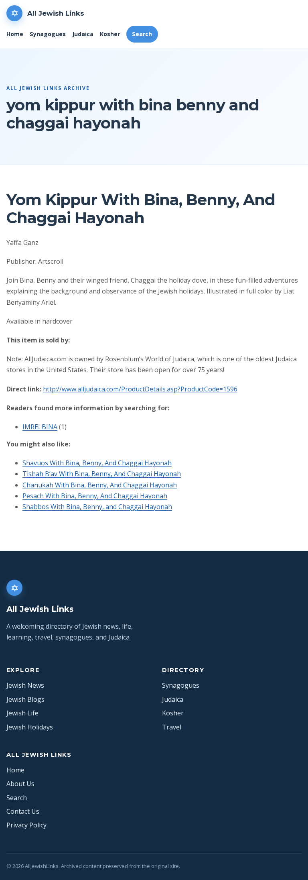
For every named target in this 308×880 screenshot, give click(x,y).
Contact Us (22, 811)
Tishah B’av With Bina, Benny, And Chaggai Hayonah (101, 473)
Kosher (110, 34)
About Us (20, 783)
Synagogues (48, 34)
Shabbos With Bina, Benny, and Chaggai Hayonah (97, 506)
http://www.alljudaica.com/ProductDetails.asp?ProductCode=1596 (140, 389)
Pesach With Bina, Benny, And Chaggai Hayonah (94, 495)
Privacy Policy (26, 825)
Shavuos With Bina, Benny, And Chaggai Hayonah (97, 462)
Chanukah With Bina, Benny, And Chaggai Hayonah (99, 485)
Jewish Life (22, 713)
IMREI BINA (39, 426)
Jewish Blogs (25, 699)
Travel (171, 727)
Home (14, 34)
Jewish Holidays (29, 727)
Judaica (82, 34)
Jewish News (25, 685)
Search (142, 34)
